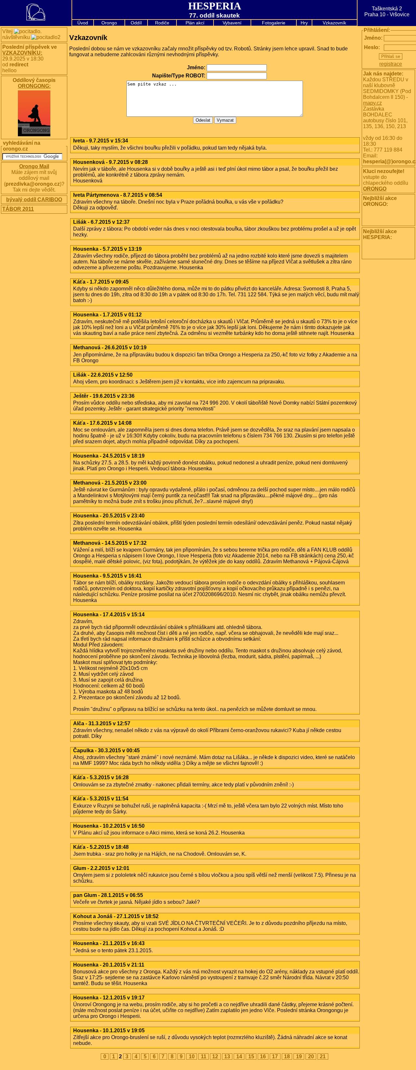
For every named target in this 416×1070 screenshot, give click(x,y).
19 (299, 1056)
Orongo (109, 22)
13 (227, 1056)
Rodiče (162, 22)
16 (263, 1056)
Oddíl (136, 22)
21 (323, 1056)
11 (203, 1056)
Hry (304, 22)
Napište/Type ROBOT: (178, 75)
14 (239, 1056)
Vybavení (232, 22)
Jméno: (367, 38)
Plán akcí (195, 22)
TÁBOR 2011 (18, 209)
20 (311, 1056)
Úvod (82, 22)
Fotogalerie (273, 22)
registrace (390, 64)
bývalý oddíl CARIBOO (34, 199)
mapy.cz (372, 103)
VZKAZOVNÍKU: (22, 53)
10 (192, 1056)
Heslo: (367, 47)
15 (251, 1056)
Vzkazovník (334, 22)
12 (215, 1056)
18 (287, 1056)
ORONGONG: (34, 86)
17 (275, 1056)
